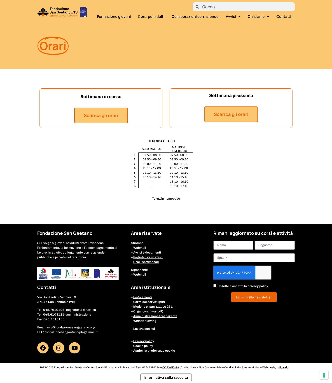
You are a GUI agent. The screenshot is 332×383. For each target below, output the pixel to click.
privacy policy (258, 286)
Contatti (283, 16)
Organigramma (144, 311)
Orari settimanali (146, 262)
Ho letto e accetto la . (243, 286)
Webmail (139, 248)
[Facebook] (43, 347)
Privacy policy (143, 341)
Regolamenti (142, 297)
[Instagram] (58, 347)
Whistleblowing (144, 321)
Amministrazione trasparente (155, 316)
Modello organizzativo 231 (153, 307)
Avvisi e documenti (147, 252)
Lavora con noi (144, 329)
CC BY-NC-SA (170, 367)
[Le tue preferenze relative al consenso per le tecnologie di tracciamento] (324, 375)
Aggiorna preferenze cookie (154, 351)
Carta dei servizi (145, 302)
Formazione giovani (114, 16)
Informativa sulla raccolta (166, 377)
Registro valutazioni (148, 257)
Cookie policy (143, 346)
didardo (283, 367)
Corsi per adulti (151, 16)
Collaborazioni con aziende (195, 16)
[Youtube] (74, 347)
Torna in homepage (166, 199)
